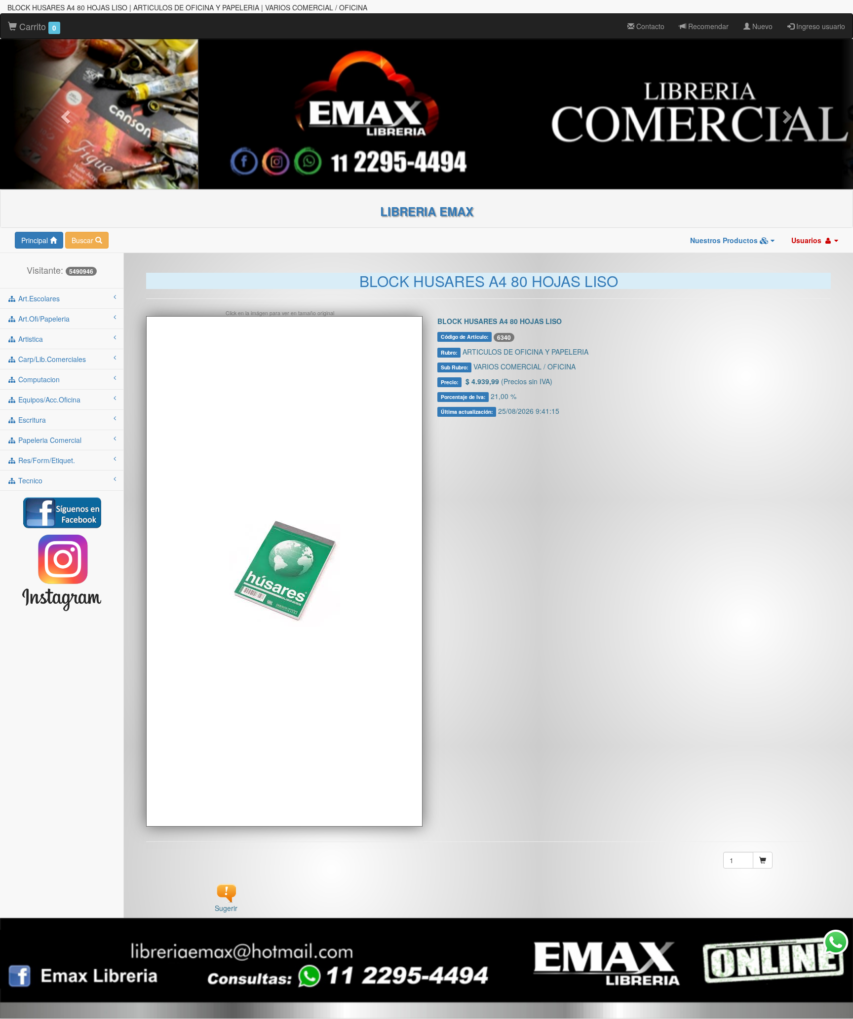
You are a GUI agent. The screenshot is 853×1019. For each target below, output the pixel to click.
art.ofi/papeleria (43, 319)
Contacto (649, 26)
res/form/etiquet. (45, 460)
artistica (29, 339)
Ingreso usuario (819, 26)
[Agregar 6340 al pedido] (763, 860)
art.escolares (38, 298)
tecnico (29, 480)
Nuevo (761, 26)
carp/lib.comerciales (51, 359)
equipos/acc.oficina (48, 399)
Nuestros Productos (725, 240)
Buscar (83, 240)
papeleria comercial (48, 440)
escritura (31, 420)
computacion (38, 379)
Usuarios (807, 240)
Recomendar (707, 26)
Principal (35, 240)
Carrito (36, 26)
